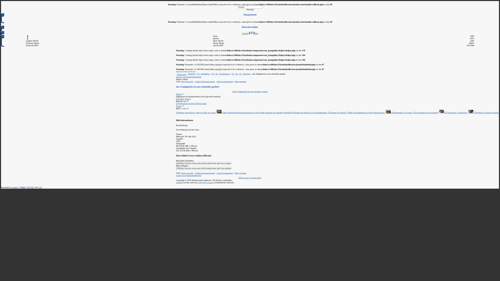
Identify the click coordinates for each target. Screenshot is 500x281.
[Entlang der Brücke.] (337, 113)
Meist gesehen (240, 82)
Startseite (191, 74)
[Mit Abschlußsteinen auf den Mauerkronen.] (366, 113)
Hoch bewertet (187, 82)
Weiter (178, 106)
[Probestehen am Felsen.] (388, 113)
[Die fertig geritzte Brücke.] (219, 113)
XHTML (30, 187)
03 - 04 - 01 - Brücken (241, 74)
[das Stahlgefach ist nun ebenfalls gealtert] (250, 92)
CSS (40, 187)
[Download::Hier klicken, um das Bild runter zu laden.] (201, 104)
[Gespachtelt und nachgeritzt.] (426, 113)
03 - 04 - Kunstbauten (221, 74)
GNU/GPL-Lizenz (205, 182)
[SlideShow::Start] (179, 94)
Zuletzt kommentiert (225, 82)
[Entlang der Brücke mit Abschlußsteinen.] (310, 113)
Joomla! (179, 182)
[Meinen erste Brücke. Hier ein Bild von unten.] (196, 113)
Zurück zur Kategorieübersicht (188, 77)
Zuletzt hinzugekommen (205, 82)
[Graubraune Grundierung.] (441, 113)
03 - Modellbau (203, 74)
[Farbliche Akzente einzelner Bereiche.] (470, 113)
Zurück (188, 99)
